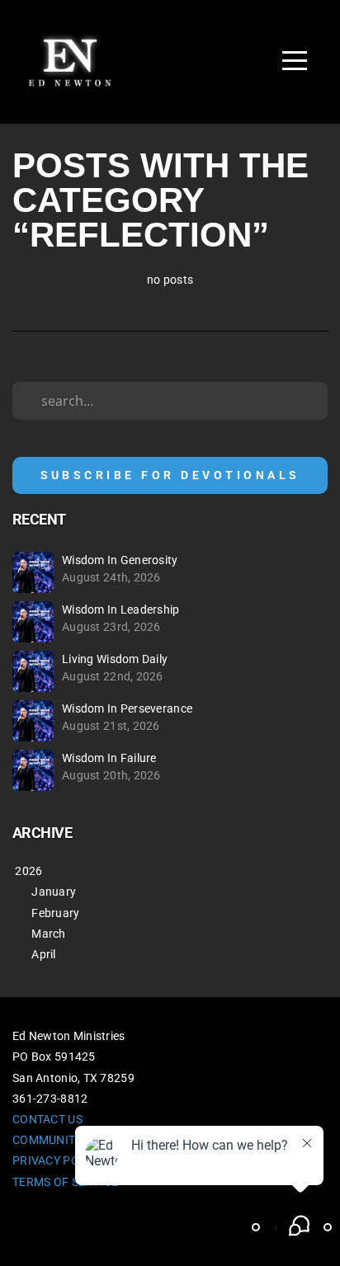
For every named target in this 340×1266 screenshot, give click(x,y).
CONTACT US (47, 1119)
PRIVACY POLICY (58, 1160)
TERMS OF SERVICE (65, 1181)
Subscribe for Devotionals (170, 475)
